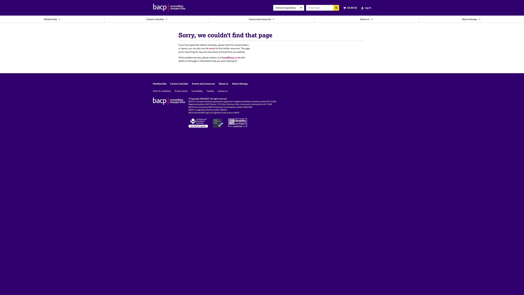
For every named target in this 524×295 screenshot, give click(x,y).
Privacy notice (181, 91)
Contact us (223, 91)
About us (364, 19)
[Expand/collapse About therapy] (479, 19)
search (212, 48)
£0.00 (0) (352, 7)
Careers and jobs (155, 19)
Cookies (210, 91)
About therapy (469, 19)
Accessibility (197, 91)
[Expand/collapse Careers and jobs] (166, 19)
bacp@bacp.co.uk (231, 57)
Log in (368, 7)
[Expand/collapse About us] (371, 19)
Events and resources (260, 19)
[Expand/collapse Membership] (59, 19)
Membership (50, 19)
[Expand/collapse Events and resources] (273, 19)
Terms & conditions (162, 91)
